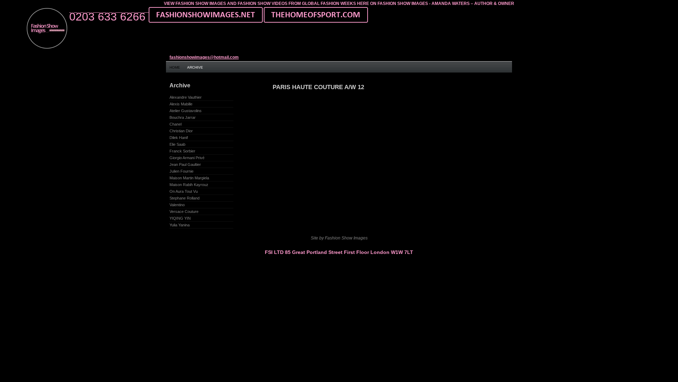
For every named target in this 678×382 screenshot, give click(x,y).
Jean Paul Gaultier (185, 164)
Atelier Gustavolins (186, 111)
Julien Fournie (182, 171)
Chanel (176, 124)
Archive (195, 67)
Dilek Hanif (179, 137)
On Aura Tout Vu (184, 191)
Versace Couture (184, 211)
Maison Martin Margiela (189, 178)
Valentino (177, 205)
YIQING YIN (180, 218)
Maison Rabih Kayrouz (189, 185)
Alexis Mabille (181, 104)
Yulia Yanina (180, 225)
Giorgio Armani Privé (187, 158)
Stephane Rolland (185, 198)
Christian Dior (181, 131)
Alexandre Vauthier (186, 97)
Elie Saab (177, 144)
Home (175, 67)
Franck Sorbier (182, 151)
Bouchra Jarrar (183, 117)
